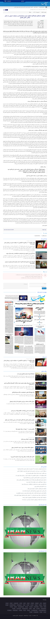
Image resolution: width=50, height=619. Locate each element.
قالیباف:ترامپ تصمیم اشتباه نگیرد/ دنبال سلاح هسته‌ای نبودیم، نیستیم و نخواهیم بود (20, 262)
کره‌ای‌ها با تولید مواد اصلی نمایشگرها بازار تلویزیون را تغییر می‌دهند (34, 497)
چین (45, 612)
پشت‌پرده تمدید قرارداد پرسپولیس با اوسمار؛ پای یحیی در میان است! (34, 499)
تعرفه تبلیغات (26, 615)
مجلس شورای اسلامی (17, 7)
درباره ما (30, 615)
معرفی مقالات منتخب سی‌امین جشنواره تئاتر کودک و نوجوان (22, 401)
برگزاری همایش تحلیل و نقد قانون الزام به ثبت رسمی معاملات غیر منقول (19, 420)
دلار (45, 606)
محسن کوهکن (44, 235)
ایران (28, 603)
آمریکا (45, 603)
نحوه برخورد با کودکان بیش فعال (27, 439)
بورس (40, 605)
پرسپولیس (9, 610)
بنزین (7, 603)
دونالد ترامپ (36, 606)
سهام (16, 606)
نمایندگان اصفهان (37, 235)
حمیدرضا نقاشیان (13, 605)
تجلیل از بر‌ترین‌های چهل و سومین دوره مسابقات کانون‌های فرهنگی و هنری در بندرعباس (19, 383)
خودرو (7, 605)
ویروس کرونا (15, 610)
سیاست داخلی (25, 7)
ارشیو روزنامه (21, 615)
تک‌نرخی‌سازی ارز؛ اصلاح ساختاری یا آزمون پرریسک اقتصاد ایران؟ (34, 477)
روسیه (27, 606)
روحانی (31, 606)
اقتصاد (33, 603)
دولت (41, 606)
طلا (34, 608)
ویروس (21, 610)
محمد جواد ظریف (34, 610)
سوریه (12, 606)
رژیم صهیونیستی (21, 606)
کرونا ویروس (36, 612)
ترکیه (28, 605)
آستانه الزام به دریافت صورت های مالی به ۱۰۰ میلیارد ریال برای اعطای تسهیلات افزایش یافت (30, 495)
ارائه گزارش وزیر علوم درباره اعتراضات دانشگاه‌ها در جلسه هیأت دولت (20, 253)
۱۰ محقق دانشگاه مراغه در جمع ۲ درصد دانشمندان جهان (22, 447)
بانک (21, 603)
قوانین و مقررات (15, 615)
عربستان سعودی (25, 608)
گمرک (31, 612)
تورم (24, 605)
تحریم (36, 605)
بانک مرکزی (16, 603)
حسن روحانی (19, 605)
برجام (11, 603)
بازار (24, 603)
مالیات (14, 608)
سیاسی (22, 7)
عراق (30, 608)
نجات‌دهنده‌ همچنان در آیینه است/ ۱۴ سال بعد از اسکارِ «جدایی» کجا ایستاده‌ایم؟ (32, 469)
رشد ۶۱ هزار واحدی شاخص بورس (40, 486)
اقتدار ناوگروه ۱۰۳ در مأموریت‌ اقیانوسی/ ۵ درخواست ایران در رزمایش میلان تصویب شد (19, 243)
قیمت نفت (19, 608)
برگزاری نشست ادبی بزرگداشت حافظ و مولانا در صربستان (22, 411)
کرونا (41, 612)
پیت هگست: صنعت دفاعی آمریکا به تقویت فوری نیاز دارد (36, 473)
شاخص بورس (44, 608)
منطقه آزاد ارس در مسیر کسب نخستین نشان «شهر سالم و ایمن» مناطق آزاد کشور (31, 471)
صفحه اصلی (36, 7)
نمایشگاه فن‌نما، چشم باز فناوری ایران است (25, 374)
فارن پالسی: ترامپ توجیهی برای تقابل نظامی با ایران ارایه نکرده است (34, 491)
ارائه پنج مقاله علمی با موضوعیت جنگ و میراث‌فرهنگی (23, 392)
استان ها (29, 7)
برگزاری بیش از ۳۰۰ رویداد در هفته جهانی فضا (25, 429)
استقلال (37, 603)
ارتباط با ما (34, 615)
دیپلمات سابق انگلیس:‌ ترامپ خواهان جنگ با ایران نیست (36, 482)
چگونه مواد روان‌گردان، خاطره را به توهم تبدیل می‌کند (37, 488)
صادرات (38, 608)
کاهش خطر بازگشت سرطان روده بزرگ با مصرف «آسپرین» (22, 457)
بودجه (45, 605)
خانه (37, 615)
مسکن (29, 610)
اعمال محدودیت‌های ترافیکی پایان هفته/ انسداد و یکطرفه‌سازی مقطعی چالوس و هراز (31, 480)
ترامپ (32, 605)
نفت (24, 610)
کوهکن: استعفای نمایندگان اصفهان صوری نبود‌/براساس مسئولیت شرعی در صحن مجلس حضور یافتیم (25, 17)
